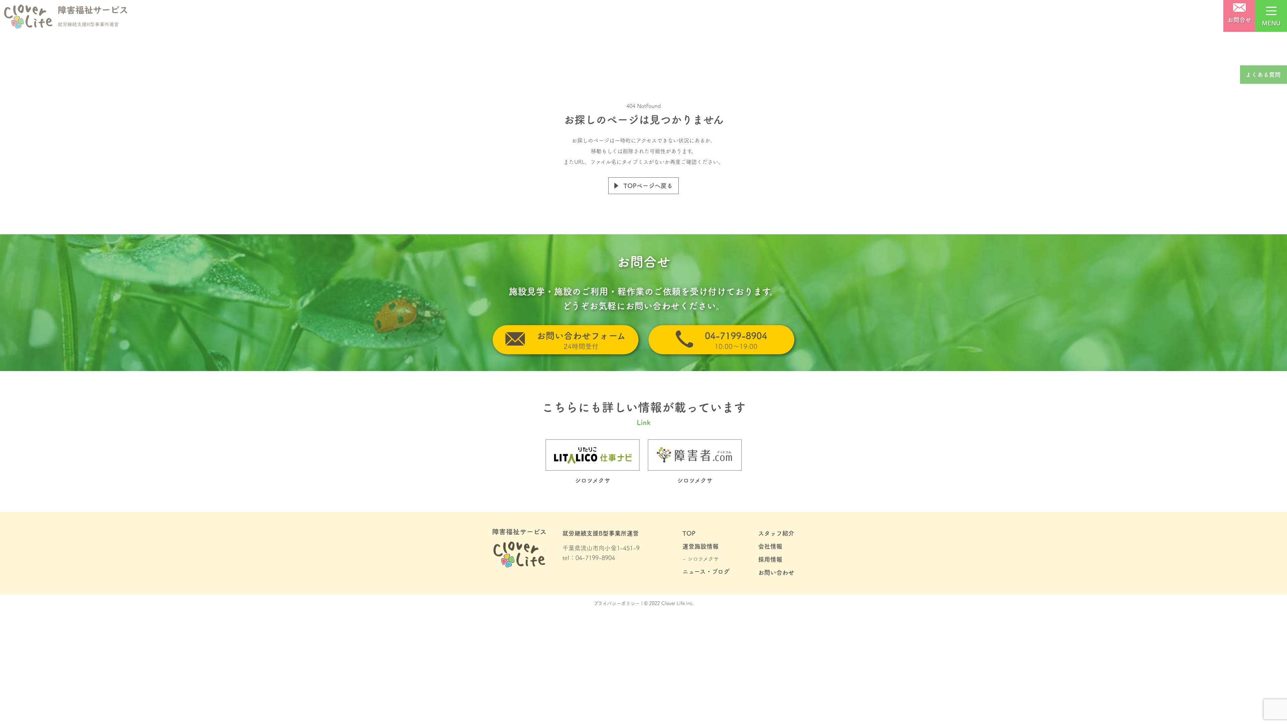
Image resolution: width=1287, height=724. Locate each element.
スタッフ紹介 (776, 533)
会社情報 (770, 546)
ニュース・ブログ (706, 571)
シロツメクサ (695, 480)
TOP (688, 533)
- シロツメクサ (701, 558)
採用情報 (770, 559)
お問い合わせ (776, 572)
